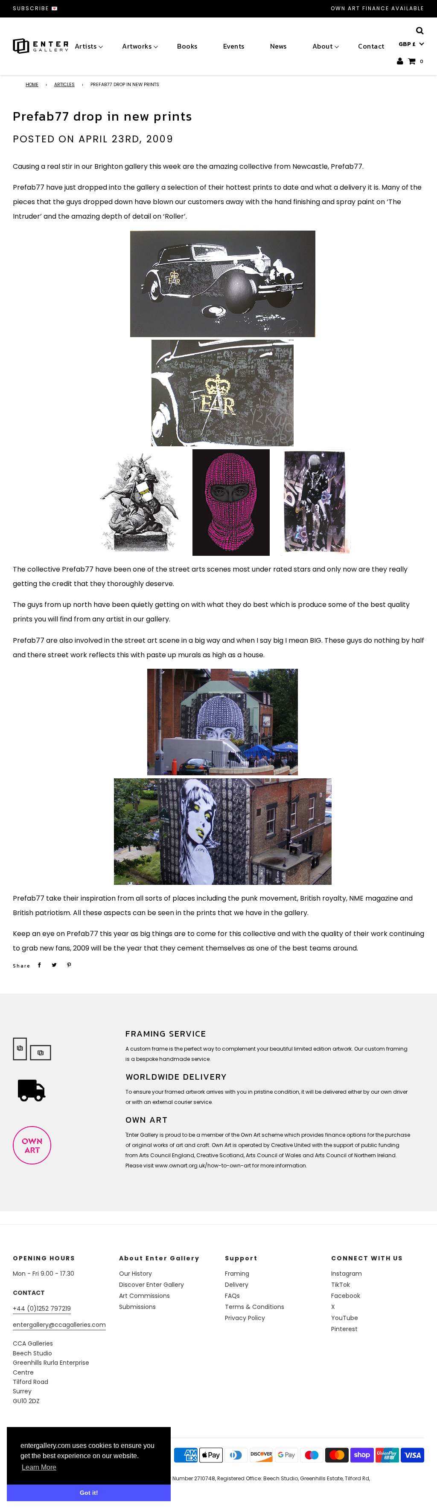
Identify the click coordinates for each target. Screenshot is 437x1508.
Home (32, 84)
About (322, 46)
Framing (237, 1273)
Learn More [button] (39, 1467)
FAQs (232, 1295)
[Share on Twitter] (54, 965)
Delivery (236, 1284)
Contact (371, 46)
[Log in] (400, 61)
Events (234, 46)
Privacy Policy (245, 1318)
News (278, 46)
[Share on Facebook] (39, 965)
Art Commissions (144, 1295)
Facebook (345, 1295)
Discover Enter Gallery (151, 1284)
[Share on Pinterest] (69, 965)
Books (187, 46)
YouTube (344, 1318)
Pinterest (344, 1329)
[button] (411, 44)
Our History (135, 1273)
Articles (64, 84)
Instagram (346, 1273)
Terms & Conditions (254, 1307)
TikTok (340, 1284)
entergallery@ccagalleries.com (59, 1324)
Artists (86, 46)
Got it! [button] (89, 1492)
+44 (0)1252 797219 (42, 1308)
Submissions (137, 1307)
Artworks (136, 46)
